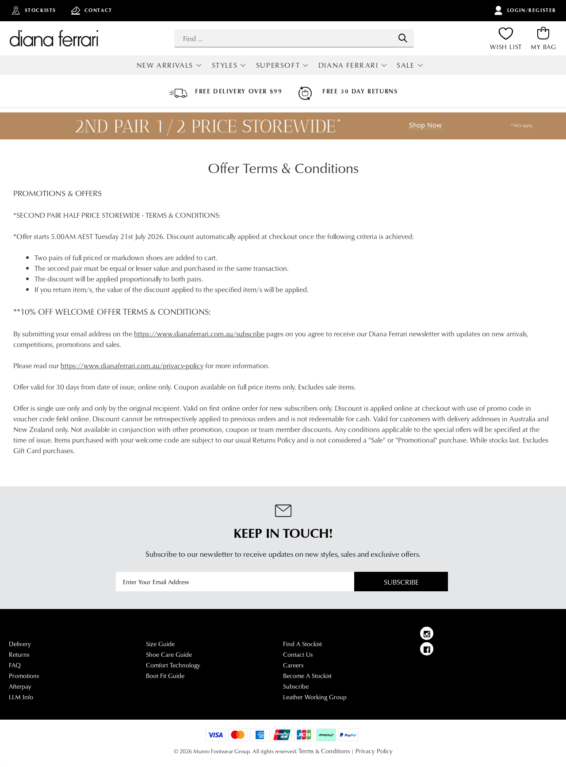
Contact (98, 10)
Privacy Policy (374, 751)
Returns (19, 654)
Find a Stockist (302, 644)
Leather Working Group (315, 697)
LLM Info (21, 697)
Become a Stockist (307, 675)
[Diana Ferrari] (54, 38)
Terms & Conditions (324, 751)
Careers (293, 665)
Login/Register (531, 10)
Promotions (24, 675)
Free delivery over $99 (238, 91)
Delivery (20, 644)
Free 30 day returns (360, 91)
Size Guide (160, 644)
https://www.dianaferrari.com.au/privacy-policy (132, 365)
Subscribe (401, 582)
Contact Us (298, 654)
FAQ (15, 665)
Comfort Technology (173, 665)
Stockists (40, 10)
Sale (405, 65)
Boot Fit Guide (165, 675)
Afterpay (20, 686)
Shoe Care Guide (169, 654)
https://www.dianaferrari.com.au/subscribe (199, 333)
